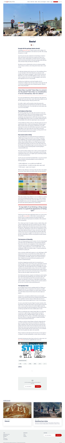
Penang (24, 442)
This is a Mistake (5, 439)
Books (36, 1)
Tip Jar (24, 434)
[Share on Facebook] (25, 364)
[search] (61, 1)
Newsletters (4, 436)
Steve (5, 419)
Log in (51, 1)
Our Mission (25, 436)
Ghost (22, 442)
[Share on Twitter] (20, 364)
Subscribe (55, 1)
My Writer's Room (5, 435)
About (28, 1)
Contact (48, 1)
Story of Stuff (20, 339)
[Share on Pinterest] (35, 364)
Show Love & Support (42, 1)
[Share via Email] (40, 364)
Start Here (32, 1)
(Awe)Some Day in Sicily (22, 360)
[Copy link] (45, 364)
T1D (3, 437)
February (7, 421)
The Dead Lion (5, 438)
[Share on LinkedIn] (30, 364)
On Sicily (24, 435)
